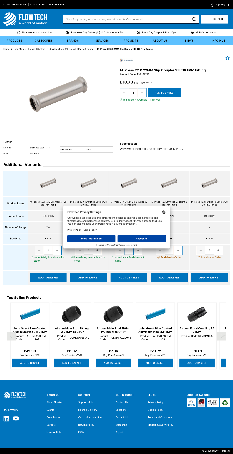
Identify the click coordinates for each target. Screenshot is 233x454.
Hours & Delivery (87, 409)
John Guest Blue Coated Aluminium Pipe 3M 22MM (30, 330)
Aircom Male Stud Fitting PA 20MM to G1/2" (113, 330)
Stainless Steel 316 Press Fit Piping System (71, 49)
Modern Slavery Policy (160, 424)
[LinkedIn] (6, 418)
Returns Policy (86, 424)
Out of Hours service (90, 417)
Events (50, 409)
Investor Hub (56, 4)
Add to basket (29, 362)
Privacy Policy (156, 402)
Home (6, 49)
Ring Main (19, 49)
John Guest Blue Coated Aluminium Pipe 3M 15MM (155, 330)
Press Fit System (36, 49)
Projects (131, 40)
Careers (51, 424)
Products (14, 40)
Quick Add (122, 417)
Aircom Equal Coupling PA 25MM (197, 330)
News (189, 40)
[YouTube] (16, 418)
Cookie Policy (155, 409)
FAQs (81, 432)
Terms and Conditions (160, 417)
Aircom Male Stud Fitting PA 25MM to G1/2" (72, 330)
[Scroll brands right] (221, 336)
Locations (121, 409)
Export (119, 432)
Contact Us (122, 402)
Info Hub (218, 40)
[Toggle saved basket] (227, 58)
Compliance (53, 417)
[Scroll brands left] (11, 336)
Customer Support (14, 4)
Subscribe (121, 424)
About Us (160, 40)
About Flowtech (55, 402)
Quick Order (37, 4)
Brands (73, 40)
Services (102, 40)
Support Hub (85, 402)
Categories (44, 40)
